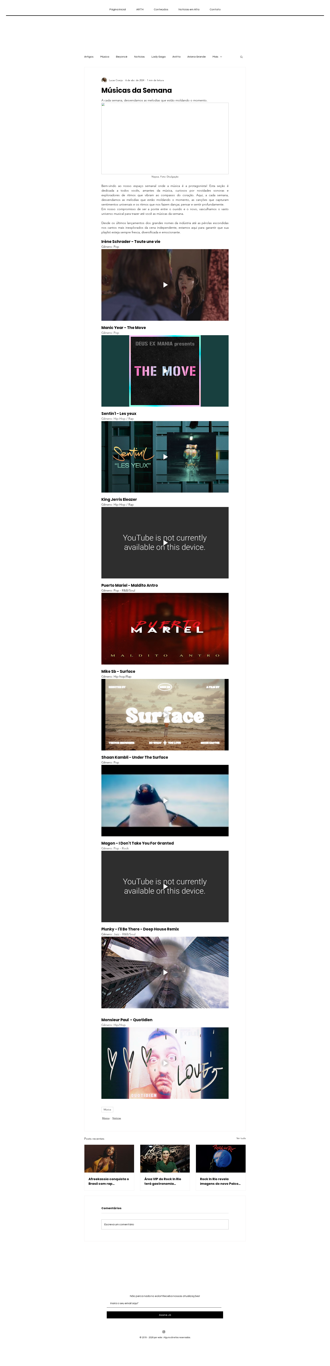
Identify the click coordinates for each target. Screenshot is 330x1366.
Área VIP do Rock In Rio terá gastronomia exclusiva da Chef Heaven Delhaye (162, 1181)
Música (104, 56)
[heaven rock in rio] (165, 1159)
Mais (215, 56)
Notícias (139, 56)
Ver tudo (241, 1138)
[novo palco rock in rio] (221, 1159)
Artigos (89, 56)
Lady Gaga (159, 56)
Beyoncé (121, 56)
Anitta (176, 56)
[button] (241, 56)
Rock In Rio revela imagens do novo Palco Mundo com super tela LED (219, 1181)
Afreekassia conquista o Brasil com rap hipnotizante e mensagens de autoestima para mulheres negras (109, 1181)
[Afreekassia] (109, 1159)
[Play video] (165, 285)
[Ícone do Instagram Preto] (164, 1332)
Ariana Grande (196, 56)
